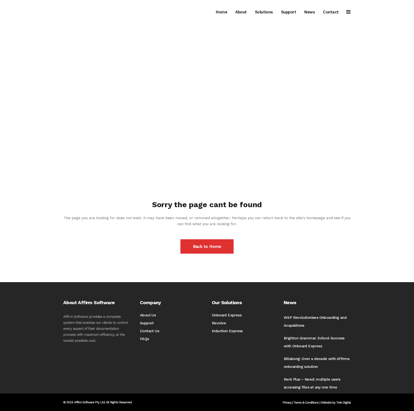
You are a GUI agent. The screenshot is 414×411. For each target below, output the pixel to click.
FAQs (144, 339)
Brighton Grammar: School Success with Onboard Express (314, 342)
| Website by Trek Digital (335, 402)
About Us (148, 315)
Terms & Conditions (306, 402)
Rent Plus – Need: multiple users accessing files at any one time (312, 383)
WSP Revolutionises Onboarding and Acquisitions (315, 321)
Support (147, 323)
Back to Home (207, 246)
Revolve (219, 323)
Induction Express (227, 331)
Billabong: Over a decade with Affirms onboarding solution (317, 362)
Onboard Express (227, 315)
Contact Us (149, 331)
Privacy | (287, 402)
